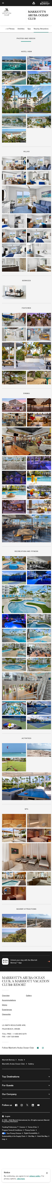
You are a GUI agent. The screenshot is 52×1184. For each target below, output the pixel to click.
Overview (5, 995)
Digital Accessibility (30, 1133)
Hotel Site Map (42, 1136)
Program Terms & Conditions (12, 1130)
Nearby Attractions (41, 29)
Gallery (29, 995)
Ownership (6, 1014)
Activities (21, 29)
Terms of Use (32, 1127)
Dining (4, 1005)
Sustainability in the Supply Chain (13, 1136)
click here (21, 1179)
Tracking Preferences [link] (9, 1127)
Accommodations (9, 1000)
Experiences (7, 1010)
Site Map (31, 1136)
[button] (33, 3)
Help (3, 1139)
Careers (22, 1127)
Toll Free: (14, 1034)
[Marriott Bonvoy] (43, 3)
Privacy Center (30, 1130)
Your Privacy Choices (13, 1133)
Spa (29, 29)
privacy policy (34, 1176)
